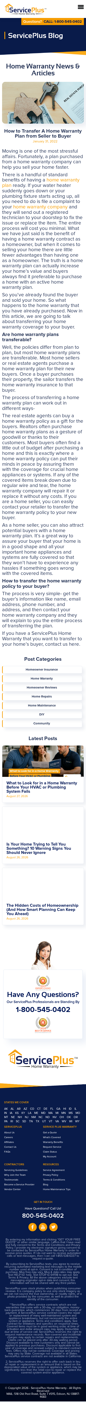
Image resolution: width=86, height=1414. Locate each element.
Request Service (52, 1147)
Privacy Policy (50, 1175)
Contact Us (10, 1147)
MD (43, 1113)
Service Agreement (54, 1170)
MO (78, 1113)
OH (62, 1117)
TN (31, 1121)
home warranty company (40, 206)
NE (13, 1117)
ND (48, 1117)
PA (6, 1121)
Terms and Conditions (51, 1245)
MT (6, 1117)
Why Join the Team (15, 1175)
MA (50, 1113)
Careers (8, 1137)
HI (65, 1108)
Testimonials (11, 1180)
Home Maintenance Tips (57, 1189)
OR (76, 1117)
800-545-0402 (43, 1216)
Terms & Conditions (54, 1180)
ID (70, 1108)
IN (6, 1113)
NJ (27, 1117)
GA (58, 1108)
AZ (26, 1108)
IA (11, 1113)
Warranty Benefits (53, 1142)
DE (46, 1108)
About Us (9, 1132)
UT (44, 1121)
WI (71, 1121)
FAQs (7, 1152)
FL (52, 1108)
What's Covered (52, 1137)
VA (57, 1121)
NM (34, 1117)
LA (30, 1113)
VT (51, 1121)
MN (64, 1113)
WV (64, 1121)
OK (69, 1117)
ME (36, 1113)
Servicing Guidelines (16, 1170)
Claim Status (50, 1152)
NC (41, 1117)
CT (39, 1108)
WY (77, 1121)
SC (18, 1121)
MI (57, 1113)
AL (13, 1108)
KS (17, 1113)
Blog (45, 1184)
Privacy (23, 1277)
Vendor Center (12, 1189)
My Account (49, 1156)
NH (20, 1117)
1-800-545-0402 (68, 22)
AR (19, 1108)
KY (24, 1113)
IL (76, 1108)
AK (6, 1108)
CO (32, 1108)
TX (38, 1121)
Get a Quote (50, 1132)
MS (71, 1113)
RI (12, 1121)
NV (55, 1117)
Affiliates (9, 1142)
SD (24, 1121)
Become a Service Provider (19, 1184)
